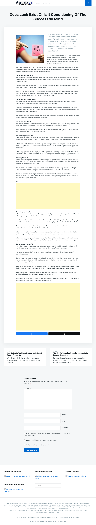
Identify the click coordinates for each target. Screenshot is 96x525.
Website (65, 428)
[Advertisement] (48, 196)
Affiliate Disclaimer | (40, 517)
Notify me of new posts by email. (37, 445)
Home (38, 3)
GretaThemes (61, 521)
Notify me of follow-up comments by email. (41, 440)
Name (64, 415)
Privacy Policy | (64, 517)
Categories (47, 3)
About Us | (30, 517)
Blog (9, 351)
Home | (25, 517)
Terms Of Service (74, 517)
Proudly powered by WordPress (38, 521)
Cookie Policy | (50, 517)
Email (64, 421)
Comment (28, 388)
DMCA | (57, 517)
